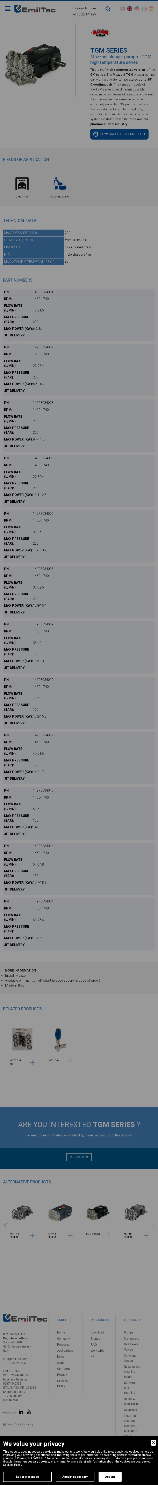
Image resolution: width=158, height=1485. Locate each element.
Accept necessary (75, 1476)
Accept (110, 1476)
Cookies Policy (12, 1464)
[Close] (153, 1443)
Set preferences (27, 1476)
